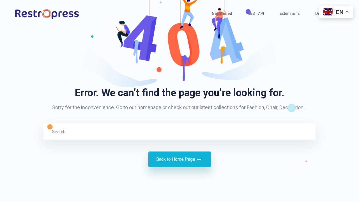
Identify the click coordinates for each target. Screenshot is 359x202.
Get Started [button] (222, 13)
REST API (256, 13)
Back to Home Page (175, 159)
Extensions (290, 13)
